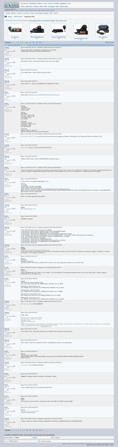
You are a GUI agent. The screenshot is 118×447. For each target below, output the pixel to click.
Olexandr (43, 10)
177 (30, 42)
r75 (14, 10)
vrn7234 (7, 205)
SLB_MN (22, 10)
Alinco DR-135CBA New (37, 37)
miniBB (111, 444)
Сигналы (36, 6)
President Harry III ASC (80, 38)
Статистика (26, 13)
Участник (7, 48)
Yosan (57, 20)
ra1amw (26, 10)
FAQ (51, 13)
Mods (45, 6)
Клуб (57, 6)
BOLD (6, 92)
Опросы (13, 13)
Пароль (35, 437)
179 (37, 42)
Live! (69, 3)
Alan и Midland (33, 20)
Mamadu (7, 58)
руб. (15, 38)
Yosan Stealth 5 (103, 37)
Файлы (23, 6)
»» (42, 42)
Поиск (32, 13)
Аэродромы (63, 3)
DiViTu (6, 103)
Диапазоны (29, 6)
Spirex (35, 10)
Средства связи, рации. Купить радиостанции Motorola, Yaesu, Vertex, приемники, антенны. (88, 443)
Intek (42, 20)
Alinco (39, 20)
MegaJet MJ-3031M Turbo (59, 37)
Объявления (32, 3)
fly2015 (48, 10)
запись (47, 181)
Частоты (50, 3)
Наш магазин (24, 3)
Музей (41, 6)
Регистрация (39, 13)
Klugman (7, 312)
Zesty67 (7, 47)
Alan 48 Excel (15, 37)
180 (40, 42)
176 (27, 42)
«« (12, 42)
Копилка (56, 3)
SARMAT (31, 10)
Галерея (55, 13)
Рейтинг (39, 3)
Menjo (39, 10)
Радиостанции (64, 6)
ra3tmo (17, 10)
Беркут (61, 20)
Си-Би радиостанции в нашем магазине (17, 20)
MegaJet (47, 20)
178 (33, 42)
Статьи (45, 3)
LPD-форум (51, 6)
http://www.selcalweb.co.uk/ (28, 208)
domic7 (52, 10)
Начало (8, 13)
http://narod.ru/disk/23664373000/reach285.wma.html (45, 95)
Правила (46, 13)
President (52, 20)
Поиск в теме (109, 42)
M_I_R (6, 267)
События (19, 13)
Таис (65, 20)
